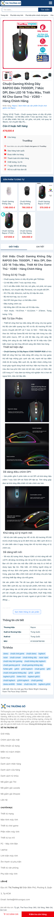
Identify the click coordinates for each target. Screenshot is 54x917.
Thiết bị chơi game (9, 825)
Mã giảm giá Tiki (8, 782)
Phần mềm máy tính (10, 831)
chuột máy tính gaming (12, 661)
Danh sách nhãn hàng (11, 764)
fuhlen (19, 684)
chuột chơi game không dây (14, 673)
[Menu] (50, 3)
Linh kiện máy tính (9, 855)
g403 (17, 669)
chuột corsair (15, 657)
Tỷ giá (16, 907)
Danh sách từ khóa (9, 776)
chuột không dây (30, 657)
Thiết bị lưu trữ (8, 837)
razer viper (43, 657)
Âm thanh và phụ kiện (11, 861)
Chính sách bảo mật (10, 739)
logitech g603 (34, 676)
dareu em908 (9, 684)
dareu (5, 653)
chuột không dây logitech (34, 661)
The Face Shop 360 (28, 907)
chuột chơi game (17, 653)
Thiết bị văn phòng (9, 867)
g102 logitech (27, 669)
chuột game (40, 669)
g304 (37, 673)
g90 (48, 669)
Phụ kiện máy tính (16, 15)
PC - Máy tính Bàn (9, 843)
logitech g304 (44, 684)
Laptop (4, 849)
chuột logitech (9, 680)
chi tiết (40, 246)
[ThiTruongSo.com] (15, 3)
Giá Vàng (41, 907)
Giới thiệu (14, 246)
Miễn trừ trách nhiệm (10, 752)
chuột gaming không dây (32, 665)
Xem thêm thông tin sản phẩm (27, 612)
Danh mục (5, 758)
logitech (42, 653)
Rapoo (14, 106)
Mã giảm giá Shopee (10, 794)
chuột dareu (31, 653)
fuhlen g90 (7, 669)
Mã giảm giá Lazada (10, 788)
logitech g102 (9, 676)
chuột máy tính (30, 684)
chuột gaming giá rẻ (11, 665)
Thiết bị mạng (7, 813)
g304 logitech (23, 680)
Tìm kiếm (45, 9)
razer (5, 657)
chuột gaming (36, 680)
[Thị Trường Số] (13, 706)
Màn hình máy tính (9, 819)
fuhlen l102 (21, 676)
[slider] (7, 76)
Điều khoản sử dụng (10, 745)
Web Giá (49, 907)
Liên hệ (4, 800)
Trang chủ (4, 15)
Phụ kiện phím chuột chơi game (36, 15)
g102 (31, 673)
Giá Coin (3, 910)
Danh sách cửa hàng (10, 770)
